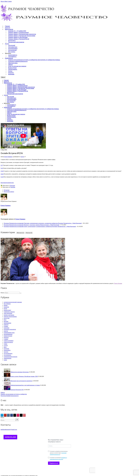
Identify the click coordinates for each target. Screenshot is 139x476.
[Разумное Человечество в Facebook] (11, 415)
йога (5, 319)
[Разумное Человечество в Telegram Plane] (2, 415)
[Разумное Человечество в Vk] (8, 415)
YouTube (12, 187)
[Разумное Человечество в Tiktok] (14, 415)
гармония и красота (9, 311)
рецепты (6, 337)
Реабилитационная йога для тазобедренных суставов (25, 385)
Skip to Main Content (6, 1)
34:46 (2, 174)
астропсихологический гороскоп (13, 302)
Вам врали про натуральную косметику (21, 380)
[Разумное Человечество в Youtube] (5, 415)
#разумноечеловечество (7, 182)
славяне (6, 339)
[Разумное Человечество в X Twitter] (21, 415)
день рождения (8, 313)
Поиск (2, 417)
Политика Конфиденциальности (10, 395)
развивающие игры (9, 332)
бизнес (6, 305)
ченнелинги (7, 350)
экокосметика (7, 358)
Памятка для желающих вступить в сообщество (14, 394)
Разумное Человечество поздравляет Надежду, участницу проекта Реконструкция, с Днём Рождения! (31, 225)
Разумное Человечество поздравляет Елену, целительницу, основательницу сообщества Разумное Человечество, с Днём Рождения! (40, 226)
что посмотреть (8, 353)
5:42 (2, 168)
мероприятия (7, 323)
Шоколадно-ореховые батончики (20, 372)
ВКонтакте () (20, 232)
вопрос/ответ (7, 310)
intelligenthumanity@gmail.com (9, 429)
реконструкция (8, 335)
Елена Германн (8, 156)
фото (5, 347)
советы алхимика (8, 340)
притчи (6, 331)
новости (6, 324)
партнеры (6, 327)
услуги (6, 345)
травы (5, 344)
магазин (6, 321)
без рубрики (7, 303)
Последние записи (9, 191)
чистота (6, 352)
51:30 (2, 177)
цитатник (6, 348)
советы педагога (8, 342)
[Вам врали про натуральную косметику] (7, 380)
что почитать (7, 355)
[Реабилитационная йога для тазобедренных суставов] (7, 385)
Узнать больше (118, 283)
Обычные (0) (29, 232)
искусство (6, 318)
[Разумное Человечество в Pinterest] (24, 415)
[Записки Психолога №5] (7, 389)
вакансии (6, 307)
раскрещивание (8, 334)
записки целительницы (10, 316)
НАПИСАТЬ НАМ (10, 437)
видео (22, 156)
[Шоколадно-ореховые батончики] (7, 372)
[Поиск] (17, 419)
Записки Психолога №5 (17, 389)
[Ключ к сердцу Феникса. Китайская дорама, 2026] (7, 376)
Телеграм (12, 185)
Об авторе (6, 190)
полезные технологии (10, 329)
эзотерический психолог (10, 356)
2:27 (2, 165)
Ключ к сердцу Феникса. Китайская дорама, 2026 (24, 376)
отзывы (6, 326)
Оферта (3, 392)
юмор (5, 360)
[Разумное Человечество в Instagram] (18, 415)
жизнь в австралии (9, 315)
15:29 (2, 171)
